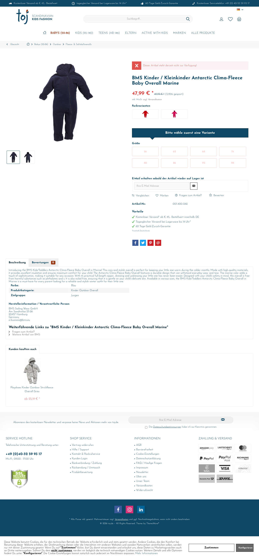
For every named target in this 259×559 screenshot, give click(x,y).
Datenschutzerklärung (148, 458)
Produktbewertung (82, 472)
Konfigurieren (246, 548)
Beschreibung (17, 262)
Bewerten (218, 195)
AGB (138, 445)
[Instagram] (129, 509)
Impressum (142, 467)
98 (232, 163)
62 (174, 151)
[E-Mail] (158, 243)
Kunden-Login (79, 458)
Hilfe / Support (80, 449)
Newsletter (142, 472)
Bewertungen (43, 262)
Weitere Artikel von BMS (25, 334)
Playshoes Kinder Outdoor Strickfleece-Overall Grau (32, 389)
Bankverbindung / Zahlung (87, 463)
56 (145, 151)
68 (203, 151)
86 (174, 163)
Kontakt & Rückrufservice (86, 454)
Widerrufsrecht (144, 490)
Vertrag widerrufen (82, 445)
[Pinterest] (151, 243)
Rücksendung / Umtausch (86, 467)
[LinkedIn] (141, 509)
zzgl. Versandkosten (152, 99)
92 (203, 163)
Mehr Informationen (146, 553)
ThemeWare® (152, 523)
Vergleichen (142, 195)
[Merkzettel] (230, 19)
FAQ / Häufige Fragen (149, 463)
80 (145, 163)
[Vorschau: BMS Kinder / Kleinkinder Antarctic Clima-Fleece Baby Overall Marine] (13, 157)
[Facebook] (135, 243)
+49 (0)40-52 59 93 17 (24, 454)
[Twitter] (143, 243)
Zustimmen (211, 547)
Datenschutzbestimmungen (167, 427)
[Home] (45, 33)
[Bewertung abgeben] (190, 88)
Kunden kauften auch (22, 349)
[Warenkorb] (239, 19)
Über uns (141, 476)
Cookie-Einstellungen (147, 454)
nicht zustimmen (61, 550)
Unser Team (142, 481)
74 (232, 151)
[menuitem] (239, 19)
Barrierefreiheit (144, 449)
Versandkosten (144, 485)
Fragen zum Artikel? (190, 195)
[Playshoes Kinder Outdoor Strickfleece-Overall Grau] (32, 370)
